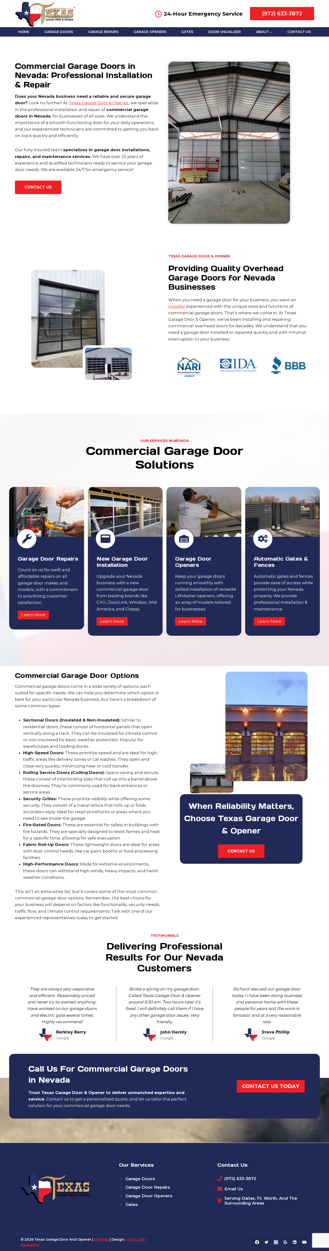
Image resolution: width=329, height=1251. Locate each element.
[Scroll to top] (317, 1232)
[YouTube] (304, 1242)
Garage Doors (58, 32)
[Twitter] (267, 1242)
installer (176, 306)
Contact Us (299, 32)
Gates (187, 32)
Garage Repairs (103, 32)
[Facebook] (257, 1242)
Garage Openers (150, 32)
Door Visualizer (224, 32)
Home (23, 32)
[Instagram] (276, 1242)
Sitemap (101, 1239)
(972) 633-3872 (282, 13)
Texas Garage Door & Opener (99, 102)
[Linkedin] (295, 1242)
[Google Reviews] (285, 1242)
